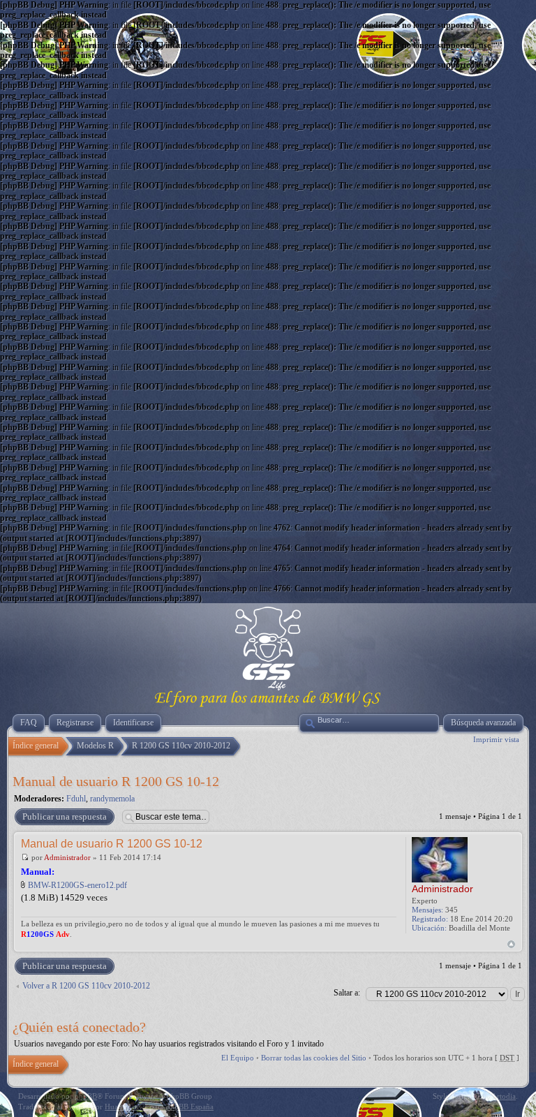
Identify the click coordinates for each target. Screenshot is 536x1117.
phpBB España (190, 1106)
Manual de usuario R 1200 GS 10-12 (116, 781)
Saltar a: (347, 993)
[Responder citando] (375, 843)
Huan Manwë (126, 1106)
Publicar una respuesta (64, 816)
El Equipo (237, 1057)
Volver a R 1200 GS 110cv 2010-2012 (86, 986)
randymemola (112, 799)
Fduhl (76, 799)
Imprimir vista (496, 739)
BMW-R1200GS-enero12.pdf (77, 885)
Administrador (67, 857)
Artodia (503, 1096)
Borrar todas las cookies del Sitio (313, 1057)
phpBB (86, 1096)
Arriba (511, 944)
